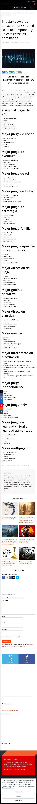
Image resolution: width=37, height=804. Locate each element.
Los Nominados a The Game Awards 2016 (9, 518)
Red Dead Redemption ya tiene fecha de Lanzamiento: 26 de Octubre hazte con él (27, 519)
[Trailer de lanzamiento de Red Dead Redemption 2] (27, 537)
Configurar (18, 800)
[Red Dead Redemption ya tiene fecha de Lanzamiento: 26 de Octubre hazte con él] (27, 514)
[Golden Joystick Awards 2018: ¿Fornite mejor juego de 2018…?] (10, 559)
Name (3, 616)
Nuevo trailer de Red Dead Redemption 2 (25, 562)
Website (4, 629)
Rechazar (18, 796)
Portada (3, 13)
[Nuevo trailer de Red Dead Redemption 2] (27, 559)
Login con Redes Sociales (9, 574)
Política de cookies (7, 788)
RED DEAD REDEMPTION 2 (24, 465)
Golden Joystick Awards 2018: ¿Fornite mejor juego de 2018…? (9, 563)
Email (3, 623)
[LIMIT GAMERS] (5, 4)
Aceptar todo (18, 792)
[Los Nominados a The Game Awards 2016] (10, 514)
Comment (5, 600)
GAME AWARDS (7, 465)
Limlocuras (6, 42)
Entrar (33, 1)
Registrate (28, 1)
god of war (14, 465)
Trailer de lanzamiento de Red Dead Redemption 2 (26, 541)
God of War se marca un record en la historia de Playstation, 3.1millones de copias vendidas (9, 542)
